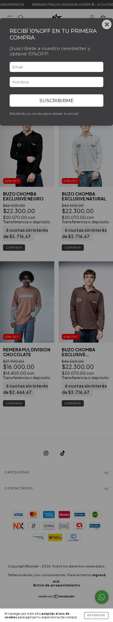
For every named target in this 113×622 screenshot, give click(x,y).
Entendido (96, 615)
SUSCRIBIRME (56, 100)
